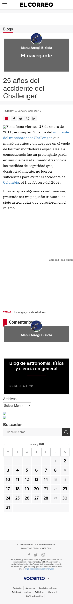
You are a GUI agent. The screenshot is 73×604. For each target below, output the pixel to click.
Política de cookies (34, 596)
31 (8, 508)
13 (36, 480)
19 (27, 489)
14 (46, 480)
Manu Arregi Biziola (36, 48)
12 (27, 480)
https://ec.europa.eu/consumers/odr (39, 569)
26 (27, 498)
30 (64, 498)
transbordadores (36, 312)
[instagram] (43, 554)
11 (17, 480)
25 (17, 498)
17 (8, 489)
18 (18, 489)
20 (36, 489)
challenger (19, 312)
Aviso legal (30, 588)
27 (36, 498)
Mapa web (52, 592)
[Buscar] (66, 432)
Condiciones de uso (47, 588)
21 (46, 489)
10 (8, 480)
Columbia (11, 182)
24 (8, 498)
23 (65, 489)
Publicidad (39, 592)
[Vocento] (36, 578)
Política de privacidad (21, 592)
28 (46, 498)
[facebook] (29, 554)
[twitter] (35, 554)
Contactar (17, 588)
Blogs (8, 29)
